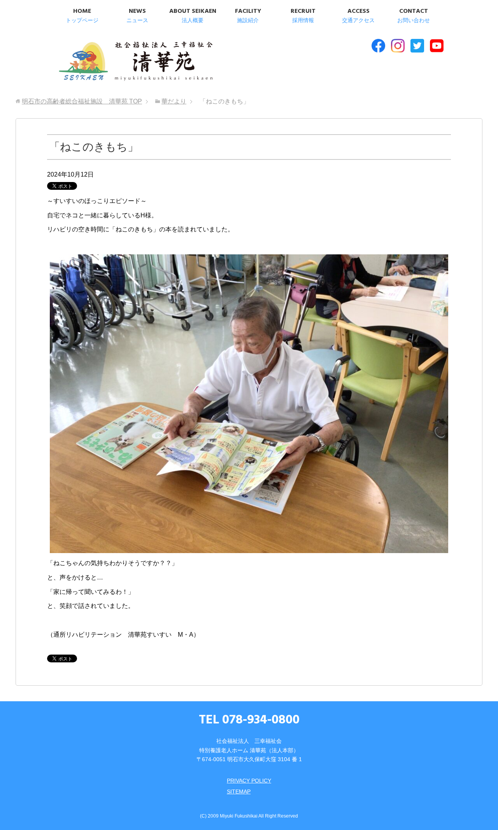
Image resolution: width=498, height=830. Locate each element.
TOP (82, 101)
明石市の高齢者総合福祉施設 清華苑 (135, 62)
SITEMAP (239, 791)
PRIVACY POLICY (249, 780)
